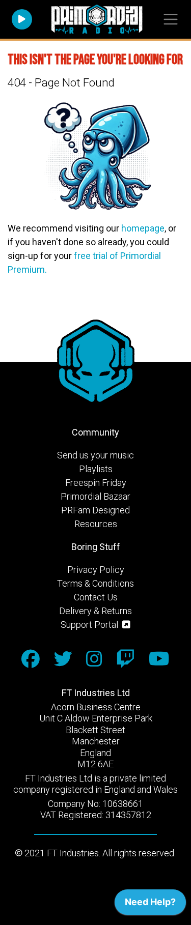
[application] (150, 904)
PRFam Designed (95, 510)
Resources (95, 523)
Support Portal (90, 624)
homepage (143, 228)
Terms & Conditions (95, 583)
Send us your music (95, 455)
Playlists (96, 469)
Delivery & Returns (95, 610)
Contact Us (96, 597)
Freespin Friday (95, 482)
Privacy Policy (95, 569)
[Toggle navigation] (170, 19)
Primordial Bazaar (95, 496)
